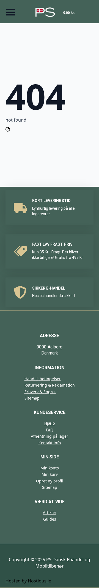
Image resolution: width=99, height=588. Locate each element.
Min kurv (50, 474)
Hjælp (49, 423)
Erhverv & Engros (40, 391)
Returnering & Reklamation (49, 385)
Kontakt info (49, 442)
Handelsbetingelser (42, 378)
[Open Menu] (10, 12)
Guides (49, 519)
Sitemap (32, 398)
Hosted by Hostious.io (28, 581)
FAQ (49, 429)
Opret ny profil (49, 481)
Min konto (49, 468)
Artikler (49, 512)
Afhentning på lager (49, 436)
